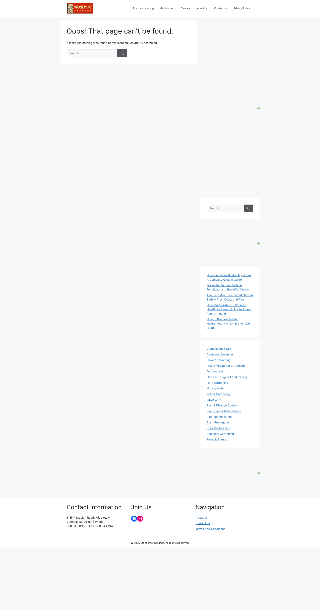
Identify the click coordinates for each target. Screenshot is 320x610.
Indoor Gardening (218, 394)
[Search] (122, 53)
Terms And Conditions (210, 529)
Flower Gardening (218, 360)
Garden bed (167, 8)
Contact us (220, 8)
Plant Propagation (218, 422)
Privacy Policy (242, 8)
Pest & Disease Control (222, 405)
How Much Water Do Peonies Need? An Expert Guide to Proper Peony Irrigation (229, 309)
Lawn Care (214, 399)
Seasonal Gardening (220, 433)
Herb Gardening (217, 382)
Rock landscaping (143, 8)
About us (202, 8)
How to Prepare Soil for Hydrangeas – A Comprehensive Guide (228, 324)
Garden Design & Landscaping (227, 377)
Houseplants (215, 388)
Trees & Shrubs (217, 439)
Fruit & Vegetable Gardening (226, 365)
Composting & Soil (219, 348)
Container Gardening (220, 354)
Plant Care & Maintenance (224, 411)
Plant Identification (219, 416)
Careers (185, 8)
